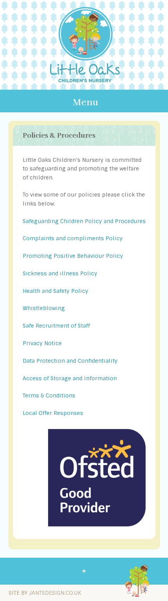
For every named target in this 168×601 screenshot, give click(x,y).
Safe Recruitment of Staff (56, 325)
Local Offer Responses (53, 413)
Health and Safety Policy (55, 290)
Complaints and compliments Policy (73, 238)
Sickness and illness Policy (60, 273)
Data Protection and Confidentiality (70, 360)
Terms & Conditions (49, 395)
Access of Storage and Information (70, 378)
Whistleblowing (44, 308)
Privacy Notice (42, 343)
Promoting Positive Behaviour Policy (73, 255)
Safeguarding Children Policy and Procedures (84, 221)
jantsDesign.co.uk (55, 592)
